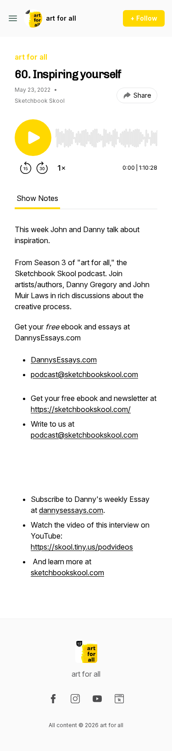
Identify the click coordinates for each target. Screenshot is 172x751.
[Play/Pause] (33, 137)
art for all (61, 18)
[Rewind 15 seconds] (25, 167)
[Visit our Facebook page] (53, 698)
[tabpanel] (86, 406)
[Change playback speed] (61, 167)
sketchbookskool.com (67, 572)
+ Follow (143, 18)
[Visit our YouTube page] (97, 698)
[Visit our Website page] (119, 698)
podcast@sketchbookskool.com (84, 374)
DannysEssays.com (64, 359)
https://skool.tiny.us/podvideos (82, 546)
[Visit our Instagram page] (75, 698)
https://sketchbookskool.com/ (81, 409)
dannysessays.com (71, 510)
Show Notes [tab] (37, 198)
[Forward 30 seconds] (42, 167)
